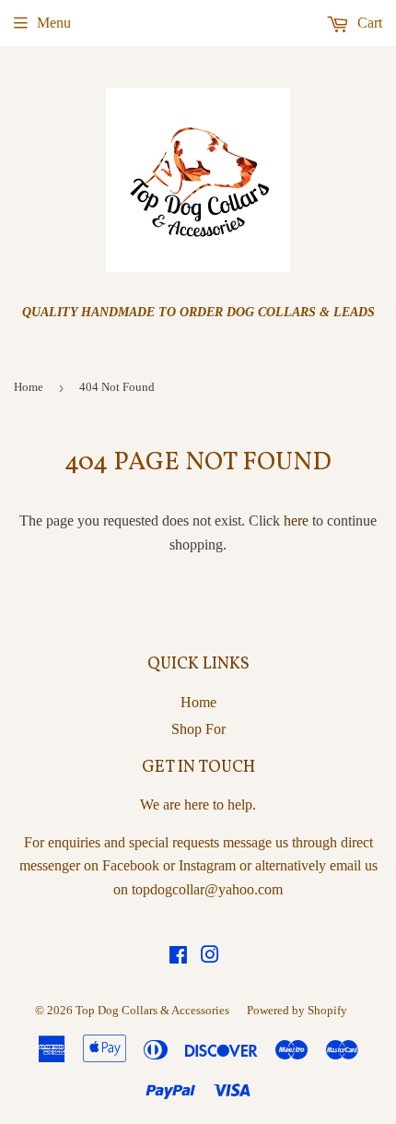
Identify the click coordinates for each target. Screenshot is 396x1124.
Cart (368, 22)
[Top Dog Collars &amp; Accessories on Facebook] (178, 956)
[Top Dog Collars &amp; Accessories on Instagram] (210, 956)
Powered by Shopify (297, 1010)
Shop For (198, 729)
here (296, 520)
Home (28, 387)
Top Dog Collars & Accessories (152, 1010)
